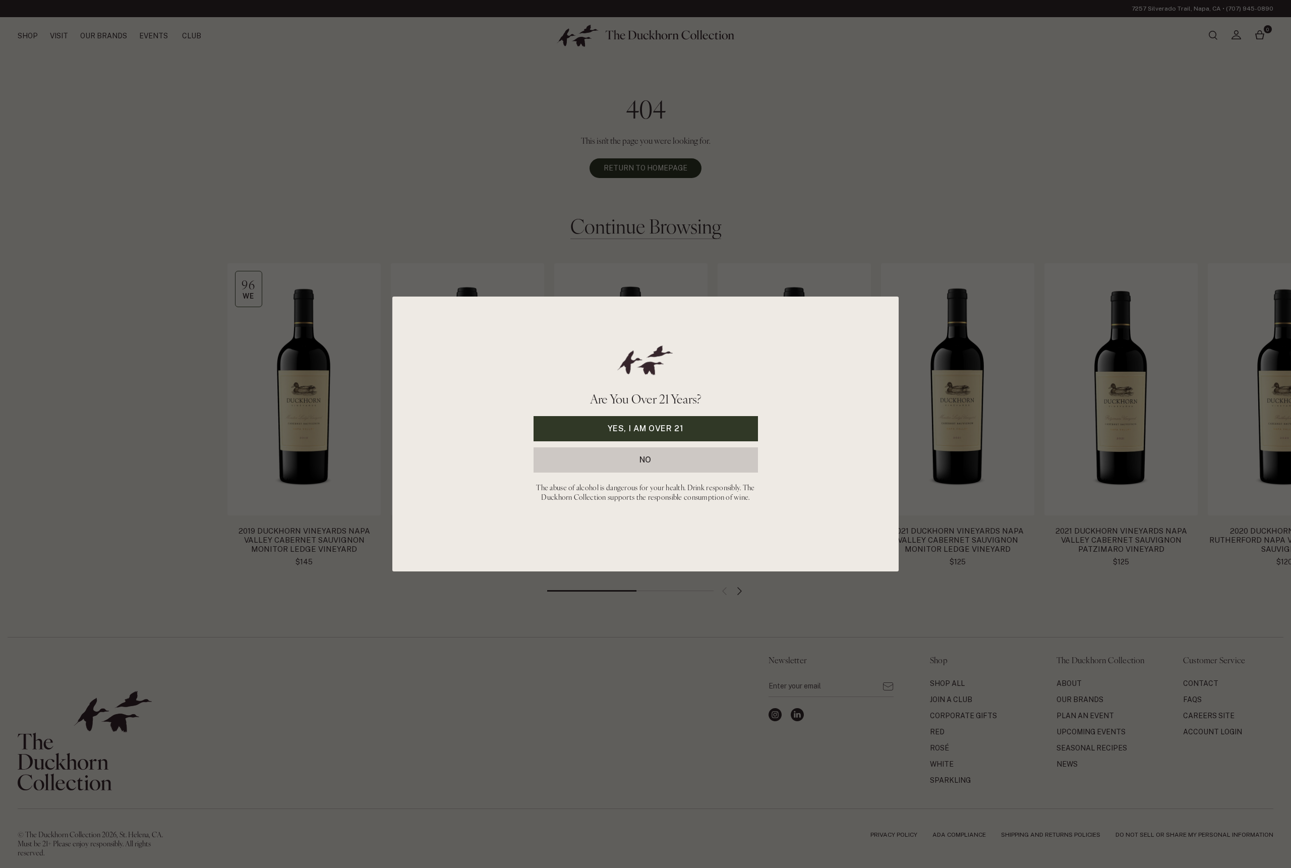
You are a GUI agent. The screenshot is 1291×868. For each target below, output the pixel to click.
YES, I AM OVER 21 (646, 428)
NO (645, 460)
